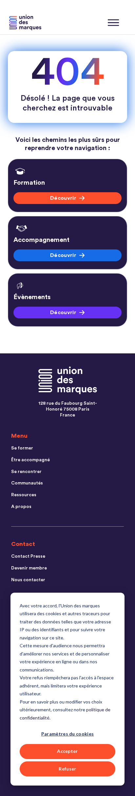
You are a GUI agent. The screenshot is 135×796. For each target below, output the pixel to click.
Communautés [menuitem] (27, 483)
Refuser (67, 768)
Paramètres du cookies (67, 734)
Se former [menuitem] (22, 448)
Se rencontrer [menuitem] (26, 471)
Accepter (67, 751)
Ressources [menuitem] (23, 495)
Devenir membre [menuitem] (29, 568)
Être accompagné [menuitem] (30, 460)
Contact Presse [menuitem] (28, 556)
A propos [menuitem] (21, 506)
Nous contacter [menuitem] (28, 580)
